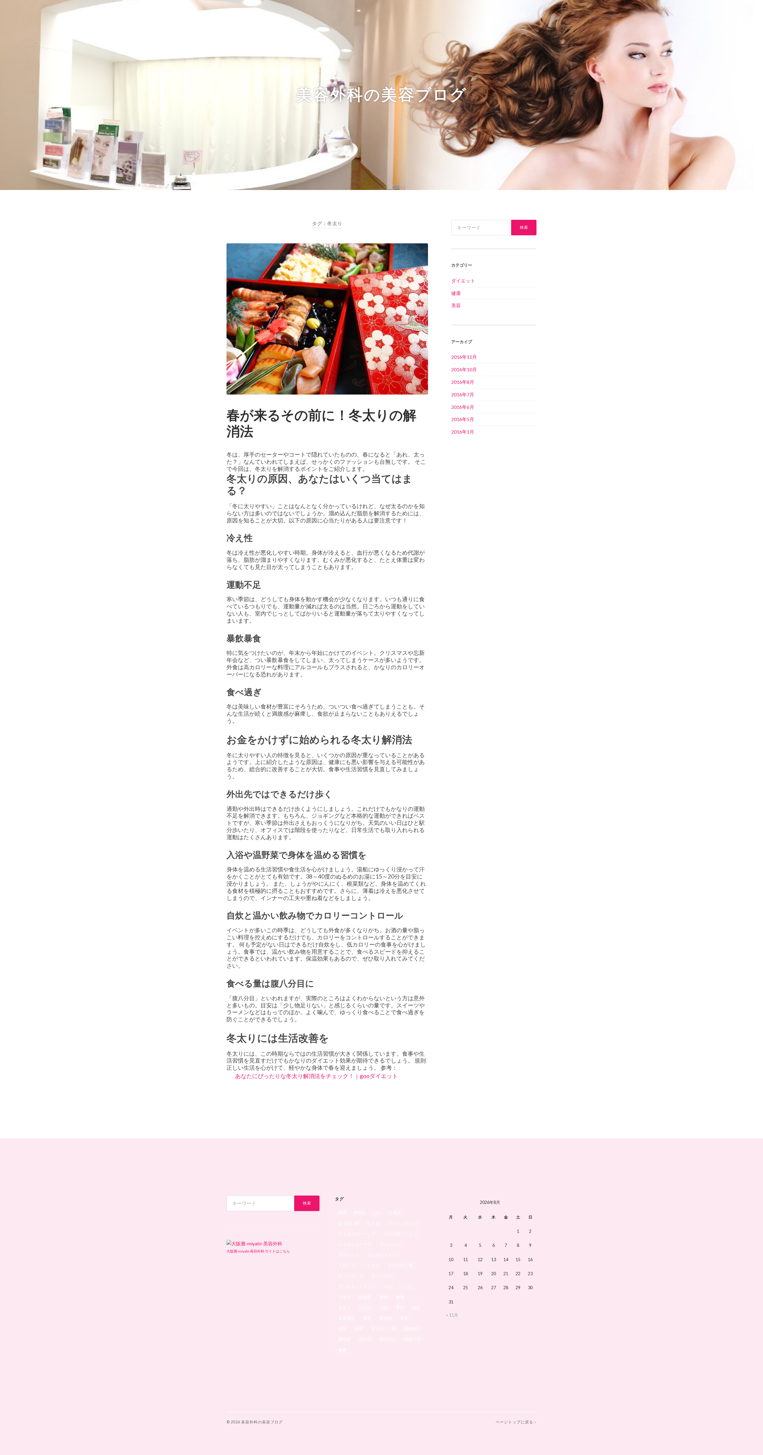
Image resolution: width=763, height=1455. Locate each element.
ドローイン (348, 1265)
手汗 (400, 1307)
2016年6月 (462, 407)
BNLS (359, 1212)
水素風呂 (346, 1318)
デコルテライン (381, 1254)
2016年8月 (462, 382)
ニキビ (373, 1265)
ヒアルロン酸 (400, 1265)
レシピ (406, 1286)
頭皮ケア (412, 1339)
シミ (413, 1233)
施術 (416, 1307)
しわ (376, 1212)
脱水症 (365, 1339)
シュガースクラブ (355, 1244)
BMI (342, 1212)
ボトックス (381, 1275)
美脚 (359, 1328)
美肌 (342, 1328)
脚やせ (344, 1339)
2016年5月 (462, 419)
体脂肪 (365, 1297)
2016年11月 (464, 357)
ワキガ (344, 1297)
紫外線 (385, 1318)
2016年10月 (464, 369)
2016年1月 (462, 432)
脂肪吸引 (412, 1328)
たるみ (395, 1212)
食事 (342, 1349)
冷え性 (365, 1307)
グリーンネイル (402, 1223)
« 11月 (452, 1315)
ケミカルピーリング (357, 1233)
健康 (456, 293)
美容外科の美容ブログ (381, 94)
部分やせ (387, 1339)
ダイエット (463, 280)
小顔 (383, 1307)
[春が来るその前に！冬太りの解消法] (327, 319)
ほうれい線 (348, 1223)
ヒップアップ (350, 1275)
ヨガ (388, 1286)
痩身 (367, 1318)
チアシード (348, 1254)
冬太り (344, 1307)
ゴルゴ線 (392, 1233)
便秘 (383, 1297)
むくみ (373, 1223)
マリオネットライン (357, 1286)
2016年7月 (462, 394)
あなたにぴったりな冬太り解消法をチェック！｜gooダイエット (316, 1075)
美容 (456, 305)
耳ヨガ (377, 1328)
